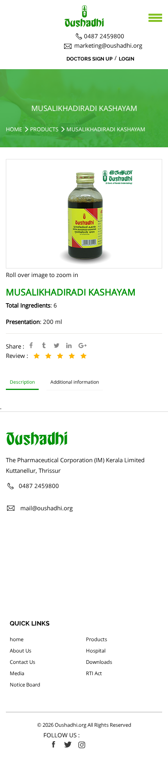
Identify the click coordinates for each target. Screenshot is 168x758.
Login (126, 59)
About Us (20, 650)
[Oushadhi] (84, 10)
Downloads (99, 661)
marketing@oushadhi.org (108, 45)
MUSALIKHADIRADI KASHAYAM (105, 129)
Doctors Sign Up (89, 59)
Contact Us (22, 661)
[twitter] (67, 745)
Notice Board (25, 684)
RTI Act (94, 673)
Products (44, 129)
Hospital (95, 650)
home (16, 639)
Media (17, 673)
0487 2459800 (104, 36)
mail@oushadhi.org (46, 508)
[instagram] (82, 745)
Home (14, 129)
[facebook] (53, 745)
